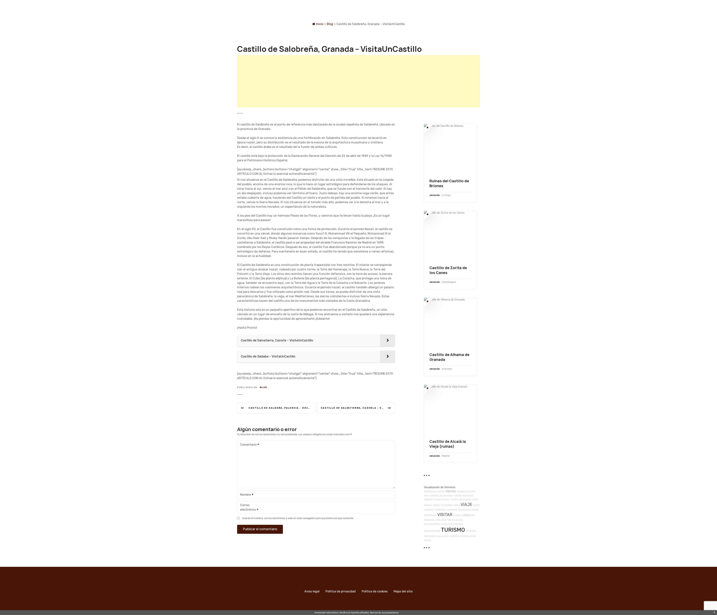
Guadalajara (449, 282)
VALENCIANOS (446, 496)
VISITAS (451, 491)
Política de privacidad (340, 591)
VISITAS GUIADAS (468, 536)
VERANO (428, 505)
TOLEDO (454, 499)
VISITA (466, 515)
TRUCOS (451, 520)
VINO (426, 496)
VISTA (437, 520)
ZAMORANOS (465, 499)
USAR (443, 520)
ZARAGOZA (429, 520)
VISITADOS (429, 510)
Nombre (244, 495)
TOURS (444, 524)
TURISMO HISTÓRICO (463, 496)
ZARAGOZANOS (455, 524)
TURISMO (453, 530)
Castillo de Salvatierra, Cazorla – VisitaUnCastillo (358, 408)
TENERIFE (428, 499)
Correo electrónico (247, 507)
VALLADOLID (443, 536)
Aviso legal (311, 591)
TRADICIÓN (471, 531)
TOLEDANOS (447, 505)
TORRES (475, 510)
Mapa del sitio (403, 591)
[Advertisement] (349, 81)
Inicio (319, 24)
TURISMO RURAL (441, 499)
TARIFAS (436, 505)
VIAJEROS (454, 536)
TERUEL (427, 540)
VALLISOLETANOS (432, 524)
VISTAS (457, 505)
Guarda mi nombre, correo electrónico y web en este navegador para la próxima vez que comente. (298, 518)
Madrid (446, 455)
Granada (447, 368)
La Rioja (446, 195)
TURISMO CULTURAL (466, 491)
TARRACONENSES (432, 531)
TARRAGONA (430, 536)
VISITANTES (451, 510)
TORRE (475, 499)
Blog (330, 24)
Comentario (247, 445)
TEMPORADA (430, 491)
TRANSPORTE (430, 515)
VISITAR (444, 514)
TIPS (473, 515)
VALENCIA (457, 515)
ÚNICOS (459, 520)
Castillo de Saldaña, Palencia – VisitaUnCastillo (282, 408)
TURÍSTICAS (440, 510)
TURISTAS (433, 496)
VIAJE (466, 504)
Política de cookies (375, 591)
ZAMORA (441, 491)
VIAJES (476, 505)
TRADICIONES (464, 510)
